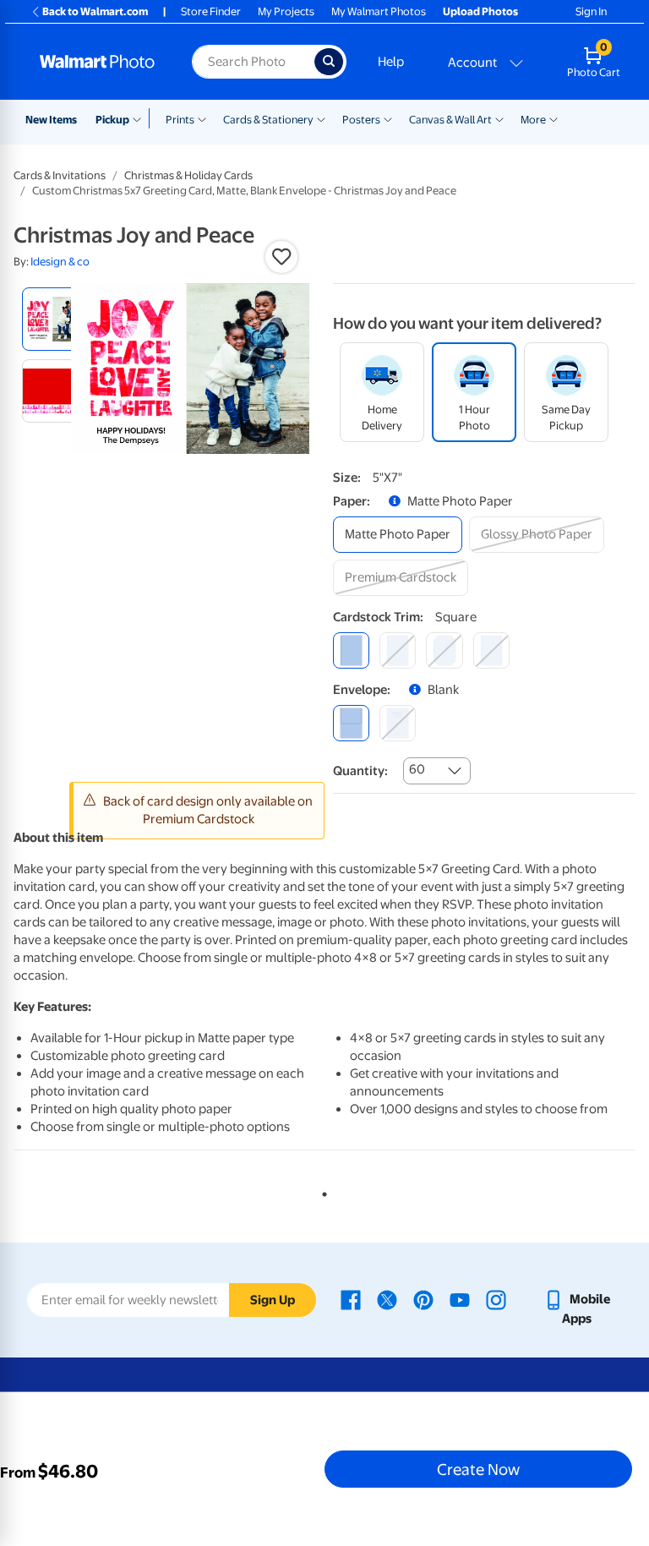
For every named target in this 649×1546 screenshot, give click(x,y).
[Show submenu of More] (553, 118)
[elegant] (444, 650)
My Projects (286, 11)
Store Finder (211, 11)
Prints (180, 119)
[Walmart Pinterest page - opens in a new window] (423, 1299)
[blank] (351, 723)
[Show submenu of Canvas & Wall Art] (499, 118)
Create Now (478, 1469)
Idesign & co (60, 261)
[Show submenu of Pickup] (141, 118)
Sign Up (272, 1300)
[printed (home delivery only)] (397, 723)
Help (391, 61)
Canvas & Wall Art (450, 119)
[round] (397, 650)
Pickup (112, 119)
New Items (51, 119)
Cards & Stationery (268, 119)
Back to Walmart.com (95, 11)
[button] (281, 257)
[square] (351, 650)
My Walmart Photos (378, 11)
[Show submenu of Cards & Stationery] (321, 118)
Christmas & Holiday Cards (188, 175)
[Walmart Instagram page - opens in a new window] (496, 1299)
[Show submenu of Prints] (202, 118)
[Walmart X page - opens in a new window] (387, 1299)
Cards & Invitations (60, 175)
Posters (361, 119)
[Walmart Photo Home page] (97, 61)
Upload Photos (480, 11)
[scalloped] (491, 650)
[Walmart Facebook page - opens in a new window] (351, 1299)
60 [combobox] (417, 769)
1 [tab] (321, 1191)
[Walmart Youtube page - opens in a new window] (460, 1299)
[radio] (53, 319)
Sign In (591, 11)
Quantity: (360, 770)
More (533, 119)
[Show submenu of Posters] (388, 118)
